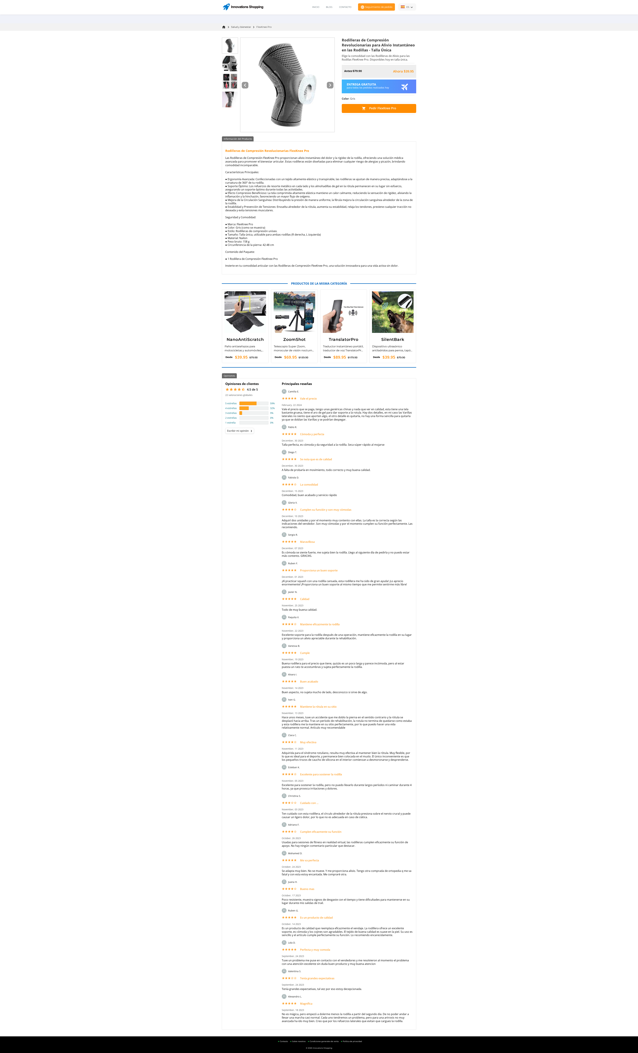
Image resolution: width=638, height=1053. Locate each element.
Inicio (315, 7)
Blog (329, 7)
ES (410, 7)
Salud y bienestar (241, 26)
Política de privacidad (352, 1041)
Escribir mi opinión (240, 431)
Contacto (345, 7)
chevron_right (251, 431)
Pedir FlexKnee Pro (379, 108)
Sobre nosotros (299, 1041)
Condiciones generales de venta (324, 1041)
